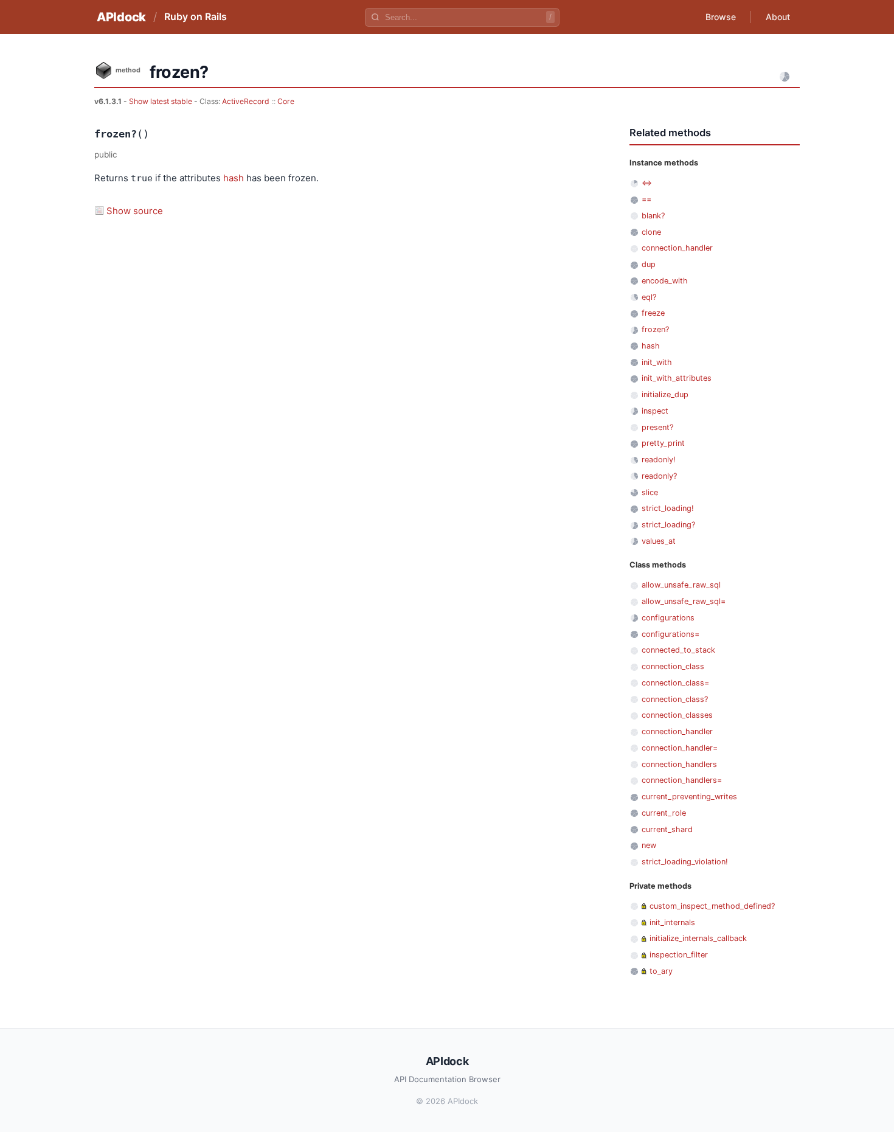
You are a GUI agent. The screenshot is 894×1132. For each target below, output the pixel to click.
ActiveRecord (245, 101)
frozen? (655, 329)
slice (650, 492)
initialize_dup (665, 394)
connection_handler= (680, 747)
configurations (668, 617)
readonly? (659, 476)
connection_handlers (679, 764)
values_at (659, 541)
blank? (653, 215)
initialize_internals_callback (698, 938)
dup (649, 264)
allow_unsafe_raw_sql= (684, 601)
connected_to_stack (678, 650)
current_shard (667, 829)
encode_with (665, 280)
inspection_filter (679, 954)
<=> (647, 182)
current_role (664, 813)
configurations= (670, 634)
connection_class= (675, 682)
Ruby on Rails (195, 16)
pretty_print (663, 443)
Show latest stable (161, 101)
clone (651, 232)
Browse (720, 17)
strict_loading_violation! (685, 861)
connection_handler (677, 247)
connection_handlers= (682, 780)
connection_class (673, 666)
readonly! (659, 459)
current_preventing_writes (689, 796)
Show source (134, 211)
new (649, 845)
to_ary (661, 971)
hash (233, 178)
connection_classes (677, 715)
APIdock (121, 17)
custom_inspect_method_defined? (712, 906)
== (646, 199)
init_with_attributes (677, 378)
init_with (657, 362)
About (778, 17)
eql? (649, 297)
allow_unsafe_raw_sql (681, 584)
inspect (655, 410)
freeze (653, 313)
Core (285, 101)
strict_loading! (668, 508)
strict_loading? (668, 524)
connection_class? (675, 699)
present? (657, 427)
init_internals (672, 922)
